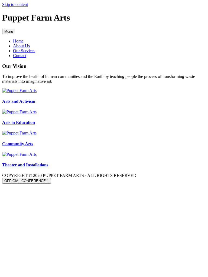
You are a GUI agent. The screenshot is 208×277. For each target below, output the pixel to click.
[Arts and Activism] (19, 90)
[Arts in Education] (19, 112)
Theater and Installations (25, 165)
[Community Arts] (19, 133)
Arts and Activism (18, 101)
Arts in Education (18, 122)
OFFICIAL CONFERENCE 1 (26, 181)
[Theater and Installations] (19, 154)
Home (18, 41)
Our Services (24, 50)
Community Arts (17, 143)
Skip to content (15, 4)
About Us (21, 46)
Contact (19, 55)
